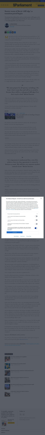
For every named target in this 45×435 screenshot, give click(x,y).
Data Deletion (16, 236)
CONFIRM (15, 232)
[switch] (36, 216)
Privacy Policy (28, 236)
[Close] (41, 199)
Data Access (22, 236)
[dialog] (22, 217)
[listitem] (22, 213)
